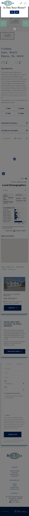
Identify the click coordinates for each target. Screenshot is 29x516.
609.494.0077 (22, 3)
